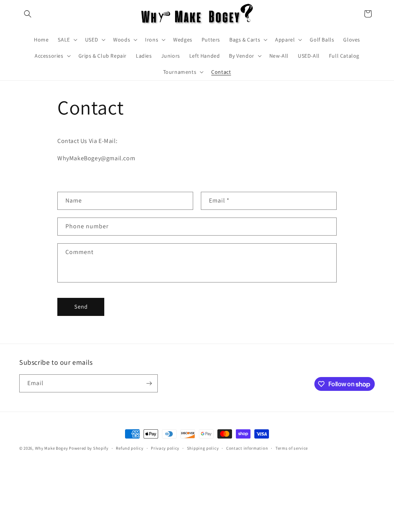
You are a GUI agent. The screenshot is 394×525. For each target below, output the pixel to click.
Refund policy (129, 448)
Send (81, 306)
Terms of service (291, 448)
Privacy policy (165, 448)
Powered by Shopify (89, 448)
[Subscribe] (148, 383)
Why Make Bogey (51, 448)
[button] (27, 13)
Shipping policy (203, 448)
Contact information (247, 448)
